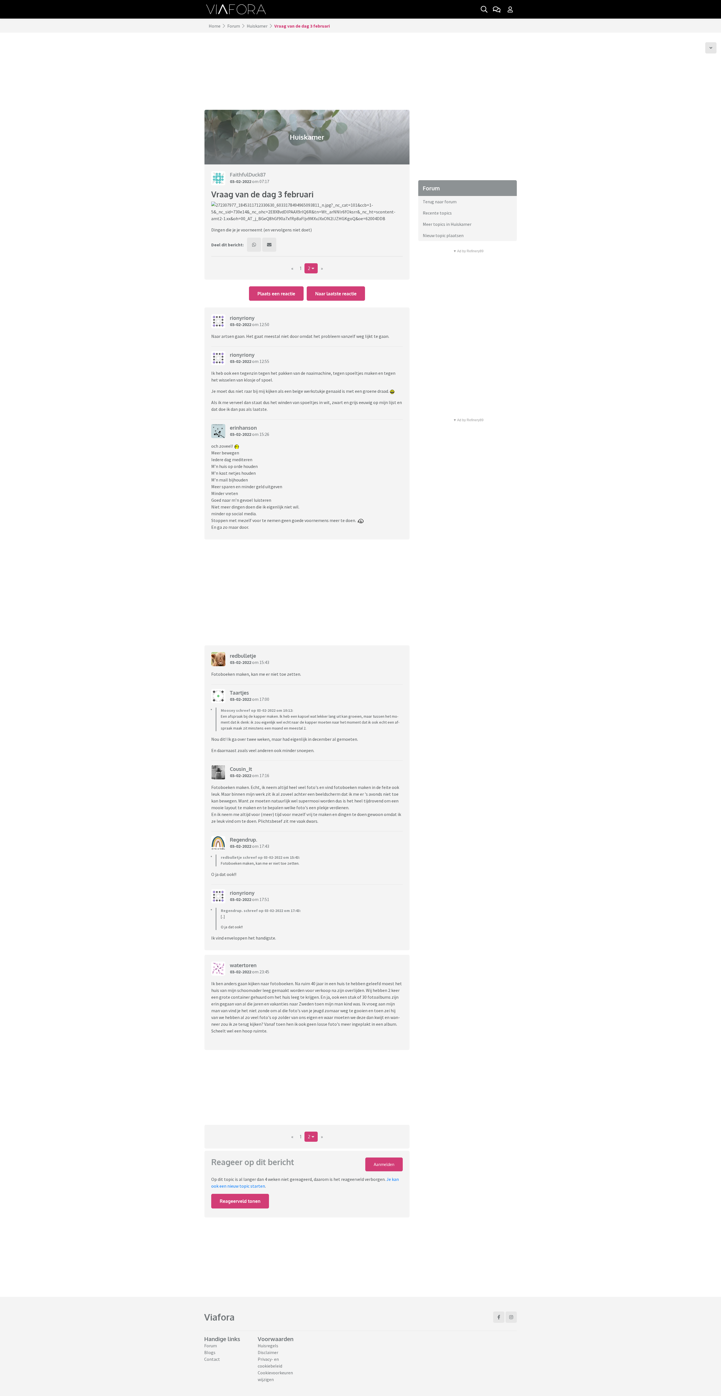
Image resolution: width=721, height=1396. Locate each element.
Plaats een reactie (276, 293)
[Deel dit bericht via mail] (269, 245)
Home (215, 26)
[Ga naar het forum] (496, 9)
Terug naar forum (440, 201)
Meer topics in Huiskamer (447, 224)
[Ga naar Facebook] (498, 1317)
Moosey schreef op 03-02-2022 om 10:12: (257, 710)
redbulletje (243, 656)
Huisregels (268, 1345)
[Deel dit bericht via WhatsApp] (254, 245)
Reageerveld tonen (240, 1201)
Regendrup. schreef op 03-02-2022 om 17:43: (261, 910)
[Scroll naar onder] (710, 47)
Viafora (219, 1317)
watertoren (243, 965)
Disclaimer (268, 1352)
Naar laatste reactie (336, 293)
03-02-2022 (240, 181)
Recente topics (437, 213)
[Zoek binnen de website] (484, 9)
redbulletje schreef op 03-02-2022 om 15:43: (260, 857)
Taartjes (239, 693)
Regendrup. (243, 840)
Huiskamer (257, 26)
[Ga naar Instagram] (511, 1317)
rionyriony (242, 318)
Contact (212, 1359)
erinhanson (243, 428)
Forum (233, 26)
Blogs (209, 1352)
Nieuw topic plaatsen (443, 235)
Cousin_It (241, 769)
